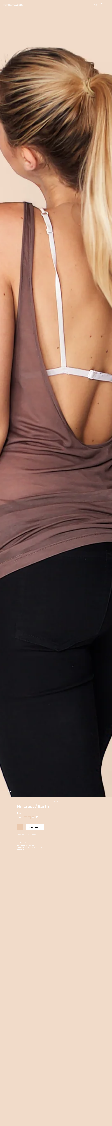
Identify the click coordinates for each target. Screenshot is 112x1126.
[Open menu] (106, 5)
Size (18, 817)
